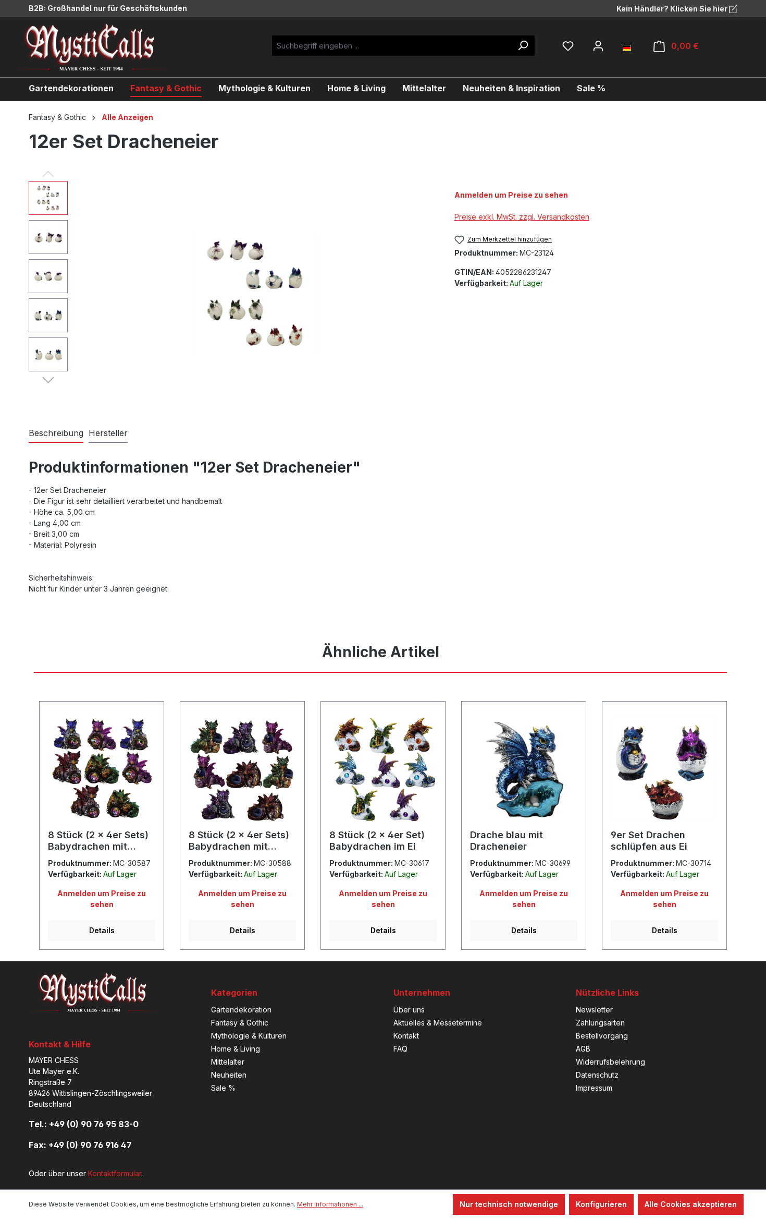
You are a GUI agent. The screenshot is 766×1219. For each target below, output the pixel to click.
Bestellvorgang (602, 1035)
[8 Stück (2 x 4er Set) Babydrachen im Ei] (383, 769)
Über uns (409, 1009)
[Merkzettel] (567, 45)
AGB (583, 1048)
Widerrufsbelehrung (610, 1061)
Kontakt (406, 1035)
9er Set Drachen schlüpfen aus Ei (649, 840)
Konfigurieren (601, 1204)
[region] (231, 293)
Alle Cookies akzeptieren (691, 1204)
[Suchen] (523, 45)
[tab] (56, 433)
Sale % (223, 1087)
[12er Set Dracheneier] (255, 292)
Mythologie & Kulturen (249, 1035)
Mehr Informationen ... (330, 1204)
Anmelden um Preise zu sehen (511, 194)
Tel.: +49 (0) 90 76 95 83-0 (84, 1124)
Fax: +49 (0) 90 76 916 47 (80, 1145)
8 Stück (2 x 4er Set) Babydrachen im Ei (377, 840)
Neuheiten (228, 1074)
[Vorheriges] (48, 173)
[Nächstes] (48, 379)
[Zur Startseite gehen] (99, 47)
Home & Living (235, 1048)
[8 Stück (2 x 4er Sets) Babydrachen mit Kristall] (101, 769)
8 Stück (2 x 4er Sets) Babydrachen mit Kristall (98, 840)
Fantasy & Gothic (239, 1022)
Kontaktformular (114, 1173)
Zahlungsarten (600, 1022)
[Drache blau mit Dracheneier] (523, 769)
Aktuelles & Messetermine (437, 1022)
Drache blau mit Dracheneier (506, 840)
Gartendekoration (241, 1009)
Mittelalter (227, 1061)
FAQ (400, 1048)
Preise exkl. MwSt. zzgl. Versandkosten (521, 216)
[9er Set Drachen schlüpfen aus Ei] (664, 769)
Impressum (594, 1087)
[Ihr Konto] (598, 45)
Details (102, 930)
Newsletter (594, 1009)
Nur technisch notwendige (509, 1204)
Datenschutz (597, 1074)
